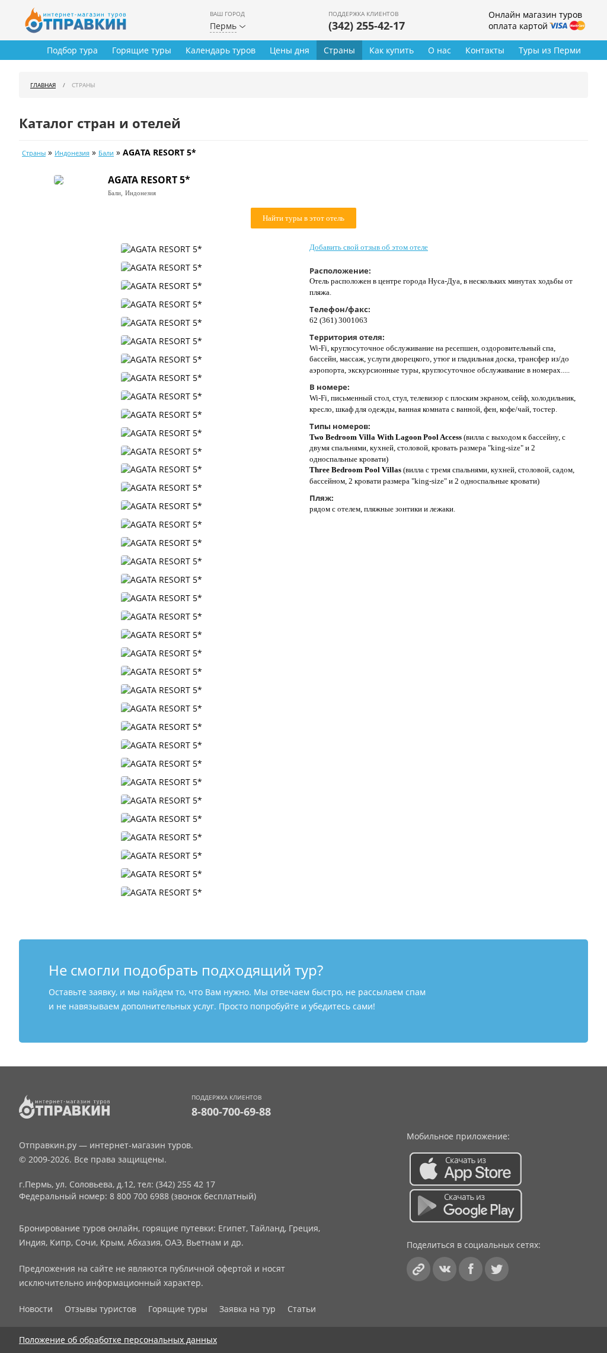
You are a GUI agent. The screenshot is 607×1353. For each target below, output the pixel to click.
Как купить (391, 50)
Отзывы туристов (100, 1308)
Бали (106, 153)
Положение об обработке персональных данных (118, 1339)
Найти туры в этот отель (303, 218)
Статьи (301, 1308)
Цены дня (289, 50)
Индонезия (72, 153)
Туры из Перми (550, 50)
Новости (36, 1308)
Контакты (484, 50)
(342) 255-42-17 (366, 25)
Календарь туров (220, 50)
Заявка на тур (247, 1308)
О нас (439, 50)
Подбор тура (72, 50)
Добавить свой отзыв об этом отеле (368, 247)
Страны (339, 50)
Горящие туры (141, 50)
